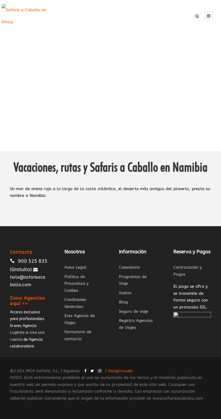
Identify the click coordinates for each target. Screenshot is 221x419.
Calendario (129, 267)
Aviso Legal (75, 267)
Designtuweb (120, 370)
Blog (123, 302)
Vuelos (125, 292)
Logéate (17, 332)
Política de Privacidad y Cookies (76, 283)
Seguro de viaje (133, 311)
